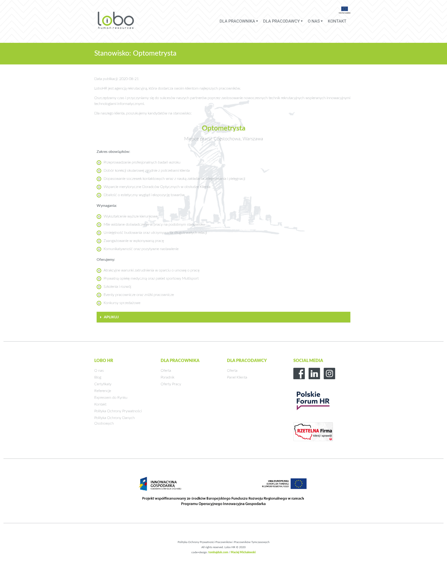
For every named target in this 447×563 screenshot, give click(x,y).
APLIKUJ (111, 317)
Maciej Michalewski (243, 552)
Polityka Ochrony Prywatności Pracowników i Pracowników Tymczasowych (224, 542)
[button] (223, 317)
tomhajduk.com (218, 552)
